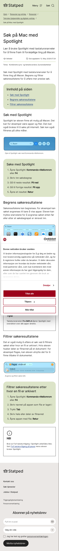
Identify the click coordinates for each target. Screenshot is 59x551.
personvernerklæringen (37, 536)
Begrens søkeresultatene (22, 99)
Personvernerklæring (11, 504)
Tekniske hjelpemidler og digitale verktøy (19, 18)
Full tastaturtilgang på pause (23, 446)
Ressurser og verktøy (18, 14)
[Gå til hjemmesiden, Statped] (13, 5)
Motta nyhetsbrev (16, 543)
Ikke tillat (29, 310)
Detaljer (47, 285)
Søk (48, 5)
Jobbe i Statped (10, 492)
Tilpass (28, 301)
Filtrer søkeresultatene (21, 104)
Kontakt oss (8, 481)
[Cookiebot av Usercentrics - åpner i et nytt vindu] (44, 239)
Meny (35, 5)
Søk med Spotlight (19, 94)
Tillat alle (29, 293)
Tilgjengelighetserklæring (13, 500)
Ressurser (32, 14)
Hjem (5, 14)
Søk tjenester (9, 487)
